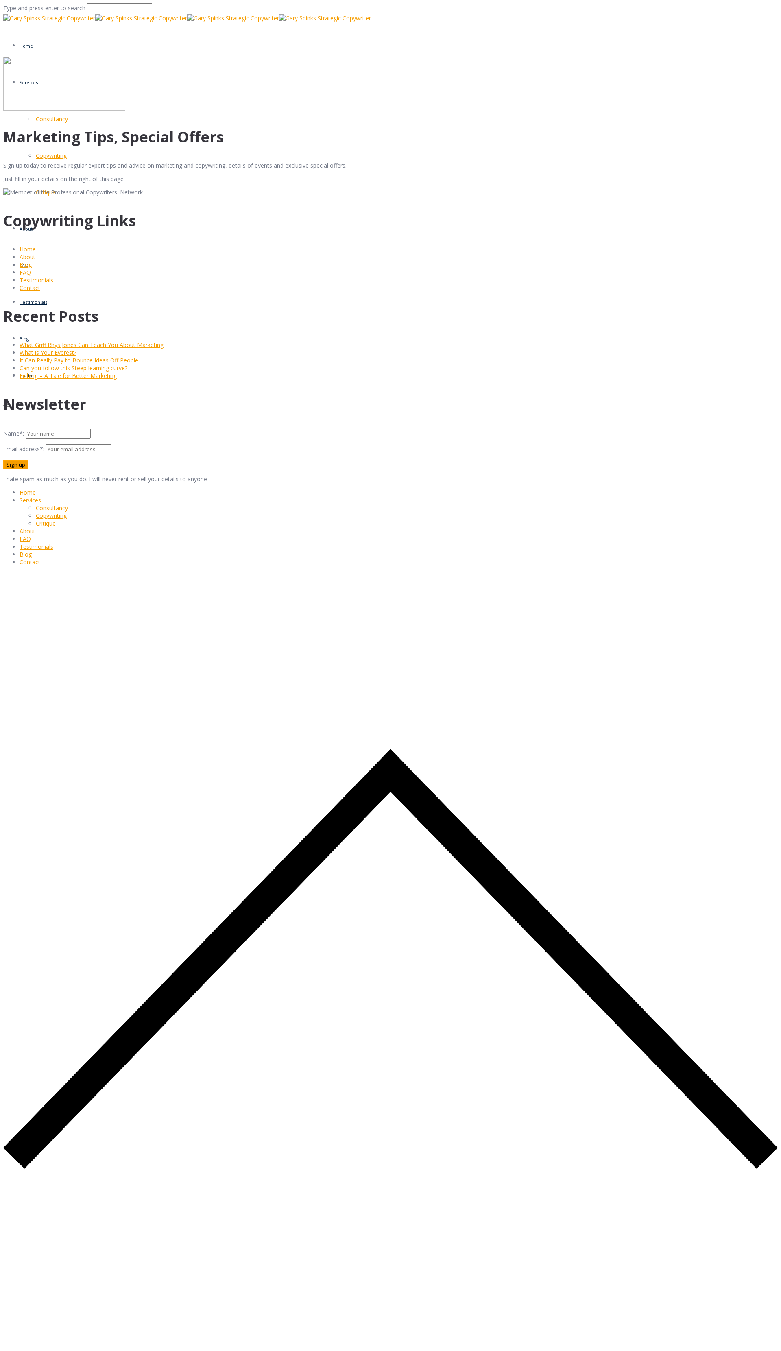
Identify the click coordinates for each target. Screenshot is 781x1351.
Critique (46, 523)
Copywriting (51, 155)
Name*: (13, 433)
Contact (30, 288)
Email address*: (24, 449)
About (27, 257)
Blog (24, 339)
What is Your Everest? (48, 352)
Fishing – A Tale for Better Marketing (68, 376)
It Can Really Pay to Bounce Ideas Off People (79, 360)
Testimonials (33, 302)
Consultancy (52, 119)
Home (26, 46)
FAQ (25, 272)
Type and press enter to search (44, 8)
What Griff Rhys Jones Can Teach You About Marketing (92, 345)
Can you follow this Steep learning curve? (73, 368)
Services (30, 500)
